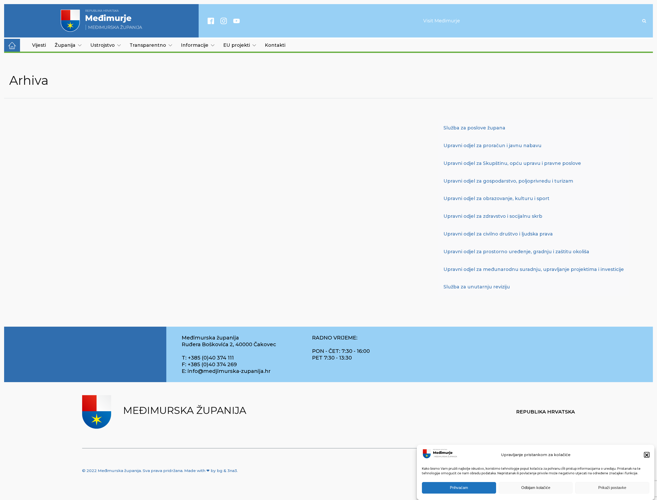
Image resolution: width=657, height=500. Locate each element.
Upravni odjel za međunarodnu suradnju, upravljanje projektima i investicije (533, 269)
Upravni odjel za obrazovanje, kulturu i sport (496, 198)
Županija (65, 45)
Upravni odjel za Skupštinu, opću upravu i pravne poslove (512, 163)
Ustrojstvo (102, 45)
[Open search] (644, 20)
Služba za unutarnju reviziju (476, 287)
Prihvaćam (459, 488)
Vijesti (39, 45)
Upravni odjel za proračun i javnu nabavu (492, 145)
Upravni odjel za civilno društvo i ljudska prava (498, 234)
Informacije (194, 45)
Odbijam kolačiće (535, 488)
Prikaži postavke (612, 488)
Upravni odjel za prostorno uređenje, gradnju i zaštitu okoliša (516, 251)
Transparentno (148, 45)
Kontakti (275, 45)
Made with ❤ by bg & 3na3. (211, 470)
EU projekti (236, 45)
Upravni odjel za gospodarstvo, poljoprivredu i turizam (508, 181)
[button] (646, 455)
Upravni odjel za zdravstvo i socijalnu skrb (492, 216)
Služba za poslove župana (474, 128)
